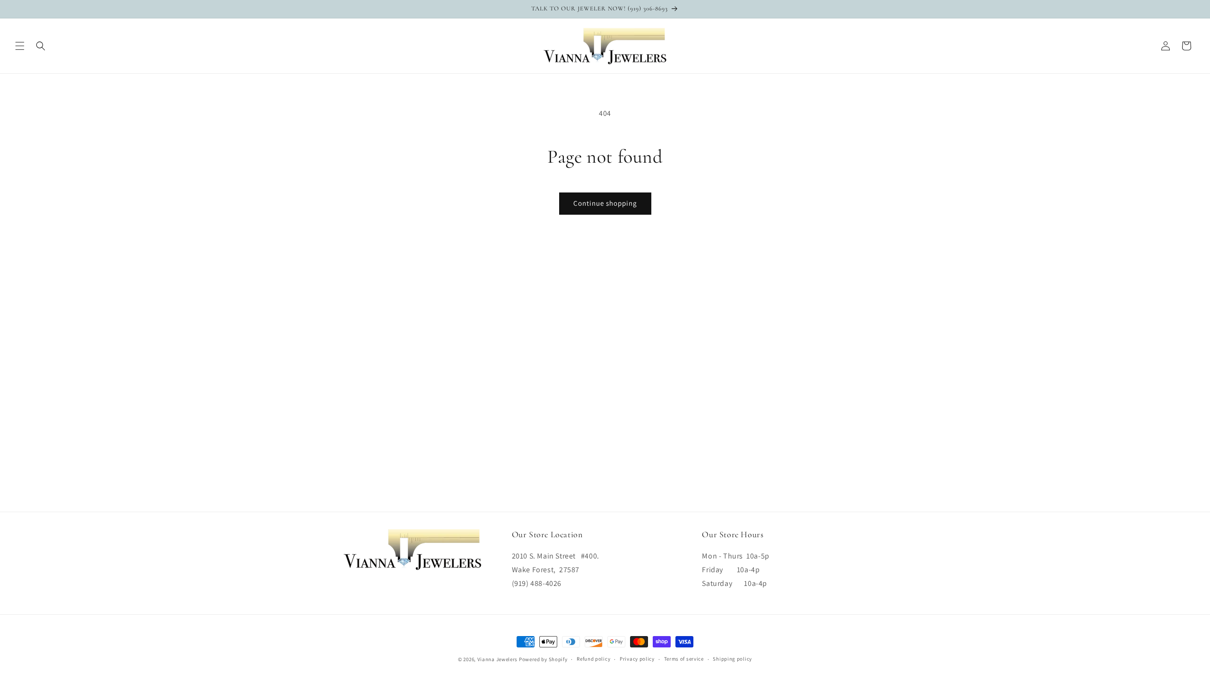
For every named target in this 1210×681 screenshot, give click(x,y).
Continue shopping (605, 203)
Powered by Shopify (543, 659)
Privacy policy (637, 658)
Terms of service (684, 658)
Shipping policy (732, 658)
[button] (19, 45)
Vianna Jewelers (497, 659)
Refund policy (593, 658)
